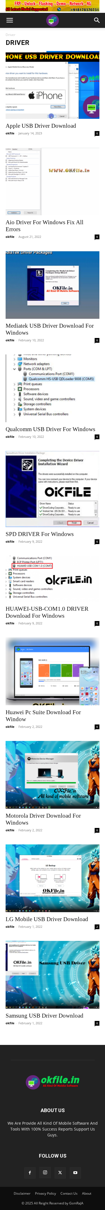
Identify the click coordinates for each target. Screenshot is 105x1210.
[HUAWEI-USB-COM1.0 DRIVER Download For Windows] (52, 579)
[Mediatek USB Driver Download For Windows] (52, 285)
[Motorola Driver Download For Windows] (52, 775)
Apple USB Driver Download (41, 125)
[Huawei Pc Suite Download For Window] (52, 671)
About (86, 1193)
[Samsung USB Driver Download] (52, 975)
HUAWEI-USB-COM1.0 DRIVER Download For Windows (47, 612)
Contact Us (69, 1193)
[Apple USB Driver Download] (52, 85)
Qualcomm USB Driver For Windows (50, 429)
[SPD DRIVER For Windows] (52, 489)
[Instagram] (45, 1172)
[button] (9, 20)
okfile (10, 133)
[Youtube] (75, 1172)
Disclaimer (22, 1193)
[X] (60, 1172)
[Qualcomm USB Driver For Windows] (52, 388)
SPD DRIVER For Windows (40, 534)
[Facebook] (30, 1172)
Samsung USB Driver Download (44, 1015)
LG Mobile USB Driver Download (47, 919)
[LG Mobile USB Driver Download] (52, 878)
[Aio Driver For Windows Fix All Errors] (52, 181)
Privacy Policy (45, 1193)
